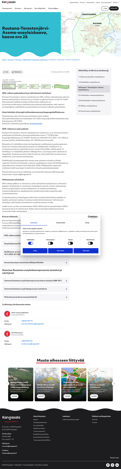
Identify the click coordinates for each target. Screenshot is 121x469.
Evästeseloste (18, 465)
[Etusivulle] (8, 2)
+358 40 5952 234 (27, 341)
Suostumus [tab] (34, 222)
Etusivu (4, 59)
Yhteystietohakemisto (40, 422)
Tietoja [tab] (87, 222)
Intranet (94, 422)
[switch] (50, 243)
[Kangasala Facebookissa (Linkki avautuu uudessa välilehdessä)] (108, 465)
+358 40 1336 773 (27, 321)
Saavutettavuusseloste (41, 465)
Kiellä (35, 250)
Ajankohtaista (74, 2)
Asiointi (82, 2)
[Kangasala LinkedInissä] (117, 465)
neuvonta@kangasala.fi (9, 446)
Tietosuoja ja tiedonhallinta (41, 440)
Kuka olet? (114, 8)
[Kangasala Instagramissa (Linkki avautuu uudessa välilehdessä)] (112, 465)
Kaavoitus (18, 59)
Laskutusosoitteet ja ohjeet (71, 419)
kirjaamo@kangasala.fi (9, 453)
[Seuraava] (114, 383)
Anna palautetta (106, 2)
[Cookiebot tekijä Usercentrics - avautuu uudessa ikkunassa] (90, 217)
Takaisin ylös (114, 458)
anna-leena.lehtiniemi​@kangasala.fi (32, 324)
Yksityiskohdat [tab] (60, 222)
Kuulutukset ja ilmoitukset (41, 437)
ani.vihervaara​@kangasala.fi (30, 344)
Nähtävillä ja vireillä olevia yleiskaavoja (35, 59)
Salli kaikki (86, 250)
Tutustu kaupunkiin (39, 431)
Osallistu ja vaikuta (39, 428)
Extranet (94, 419)
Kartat (98, 2)
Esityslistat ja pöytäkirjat (41, 434)
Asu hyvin (11, 59)
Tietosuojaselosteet (28, 465)
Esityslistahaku (36, 123)
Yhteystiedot (90, 2)
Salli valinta (60, 250)
